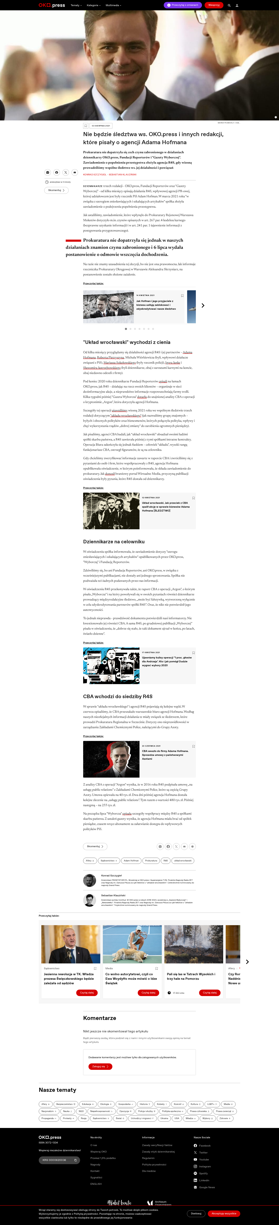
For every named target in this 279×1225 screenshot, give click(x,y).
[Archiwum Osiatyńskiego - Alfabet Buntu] (120, 1203)
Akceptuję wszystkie (224, 1213)
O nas (93, 1145)
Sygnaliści (96, 1177)
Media (109, 968)
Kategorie (92, 5)
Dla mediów (149, 1171)
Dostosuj (196, 1213)
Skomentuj (54, 190)
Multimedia (112, 5)
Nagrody (95, 1164)
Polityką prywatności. (86, 1214)
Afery (231, 968)
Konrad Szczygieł (111, 875)
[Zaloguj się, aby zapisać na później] (95, 968)
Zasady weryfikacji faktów (157, 1145)
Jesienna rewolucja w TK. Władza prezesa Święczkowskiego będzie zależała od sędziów (69, 979)
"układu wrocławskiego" (125, 415)
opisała (127, 813)
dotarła (142, 397)
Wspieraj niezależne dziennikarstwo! (60, 1150)
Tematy (75, 5)
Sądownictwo (51, 968)
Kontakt (94, 1171)
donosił (110, 474)
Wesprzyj (214, 5)
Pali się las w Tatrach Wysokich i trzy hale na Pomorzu (191, 976)
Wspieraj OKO (98, 1151)
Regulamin (148, 1158)
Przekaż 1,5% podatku (103, 1158)
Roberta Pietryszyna (110, 357)
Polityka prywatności (154, 1164)
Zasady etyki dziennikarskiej (158, 1151)
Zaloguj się (98, 1066)
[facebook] (168, 846)
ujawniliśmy (120, 410)
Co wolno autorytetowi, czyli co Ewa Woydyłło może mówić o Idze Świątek (131, 979)
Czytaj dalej (87, 992)
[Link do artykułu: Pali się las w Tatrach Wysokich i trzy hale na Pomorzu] (193, 944)
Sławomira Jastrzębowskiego (102, 368)
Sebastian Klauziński (113, 895)
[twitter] (176, 846)
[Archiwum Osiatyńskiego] (159, 1203)
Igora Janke (172, 362)
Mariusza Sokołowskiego (119, 362)
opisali (163, 381)
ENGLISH (96, 1184)
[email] (184, 846)
